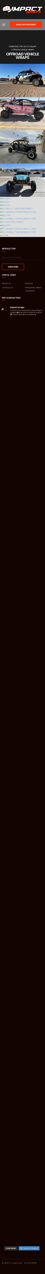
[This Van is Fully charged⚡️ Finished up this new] (22, 607)
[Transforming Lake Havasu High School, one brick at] (22, 545)
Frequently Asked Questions (33, 289)
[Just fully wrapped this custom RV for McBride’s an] (22, 1185)
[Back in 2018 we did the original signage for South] (22, 1226)
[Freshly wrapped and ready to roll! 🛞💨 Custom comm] (22, 660)
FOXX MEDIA (32, 1263)
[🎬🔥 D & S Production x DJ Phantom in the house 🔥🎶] (22, 905)
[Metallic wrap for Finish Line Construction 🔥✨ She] (22, 1109)
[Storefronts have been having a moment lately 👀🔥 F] (22, 1036)
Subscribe (13, 267)
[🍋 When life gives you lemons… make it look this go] (22, 872)
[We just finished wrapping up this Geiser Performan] (22, 343)
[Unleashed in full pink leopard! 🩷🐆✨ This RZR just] (22, 439)
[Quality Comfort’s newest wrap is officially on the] (22, 1144)
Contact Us (7, 287)
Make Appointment (26, 24)
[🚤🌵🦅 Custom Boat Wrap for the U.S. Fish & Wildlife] (22, 722)
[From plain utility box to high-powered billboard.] (22, 487)
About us (6, 283)
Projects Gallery (28, 46)
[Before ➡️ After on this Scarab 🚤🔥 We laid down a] (22, 834)
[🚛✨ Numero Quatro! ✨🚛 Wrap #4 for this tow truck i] (22, 784)
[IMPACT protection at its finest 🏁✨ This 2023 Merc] (22, 995)
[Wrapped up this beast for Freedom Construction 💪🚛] (22, 949)
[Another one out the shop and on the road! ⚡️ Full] (22, 392)
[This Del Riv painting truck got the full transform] (22, 1076)
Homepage (13, 46)
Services (29, 283)
